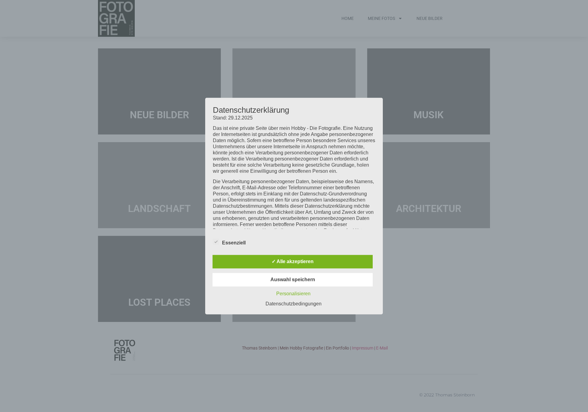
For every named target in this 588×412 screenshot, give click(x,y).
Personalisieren (293, 293)
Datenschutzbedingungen (294, 303)
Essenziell (234, 242)
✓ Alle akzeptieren (293, 261)
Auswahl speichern (292, 279)
